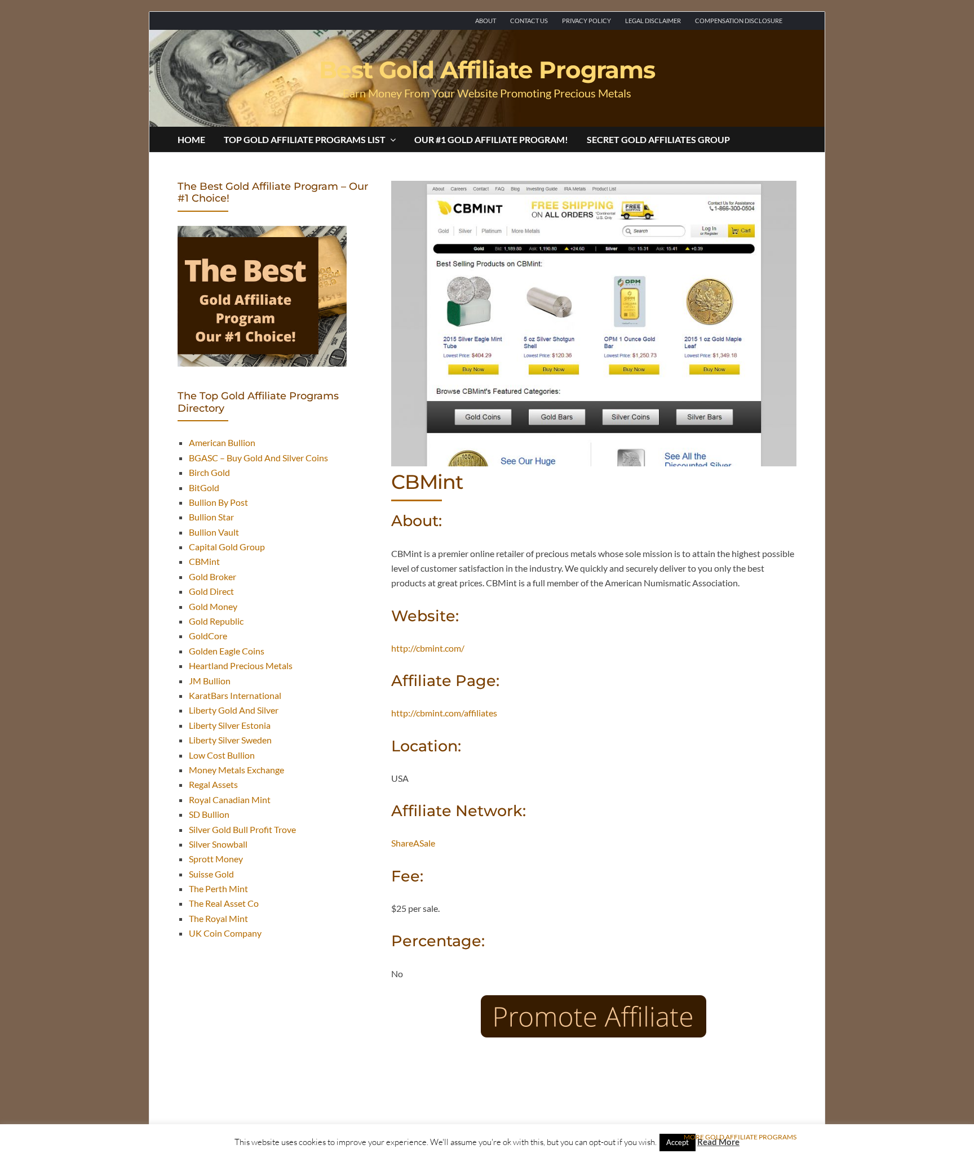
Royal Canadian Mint (230, 799)
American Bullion (222, 442)
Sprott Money (216, 858)
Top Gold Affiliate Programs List (305, 139)
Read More (718, 1142)
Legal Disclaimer (653, 20)
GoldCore (208, 635)
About (485, 20)
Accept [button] (677, 1142)
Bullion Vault (214, 532)
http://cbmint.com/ (427, 648)
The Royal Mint (218, 918)
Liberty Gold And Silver (233, 710)
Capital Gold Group (227, 546)
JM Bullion (210, 680)
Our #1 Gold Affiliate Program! (491, 139)
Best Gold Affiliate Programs (487, 70)
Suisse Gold (211, 873)
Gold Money (213, 606)
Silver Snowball (218, 844)
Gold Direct (211, 591)
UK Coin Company (225, 933)
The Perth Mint (218, 888)
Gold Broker (212, 576)
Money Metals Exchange (236, 769)
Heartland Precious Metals (241, 665)
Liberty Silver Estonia (230, 725)
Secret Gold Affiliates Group (658, 139)
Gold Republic (216, 621)
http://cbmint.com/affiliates (444, 712)
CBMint (204, 561)
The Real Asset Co (224, 903)
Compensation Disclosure (738, 20)
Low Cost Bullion (222, 755)
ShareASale (413, 843)
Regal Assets (213, 784)
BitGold (204, 487)
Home (191, 139)
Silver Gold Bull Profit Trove (242, 829)
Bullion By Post (218, 502)
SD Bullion (209, 814)
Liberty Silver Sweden (230, 739)
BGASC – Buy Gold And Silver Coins (258, 457)
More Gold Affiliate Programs (740, 1137)
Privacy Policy (586, 20)
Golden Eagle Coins (226, 650)
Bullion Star (211, 516)
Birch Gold (209, 472)
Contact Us (529, 20)
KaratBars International (235, 695)
